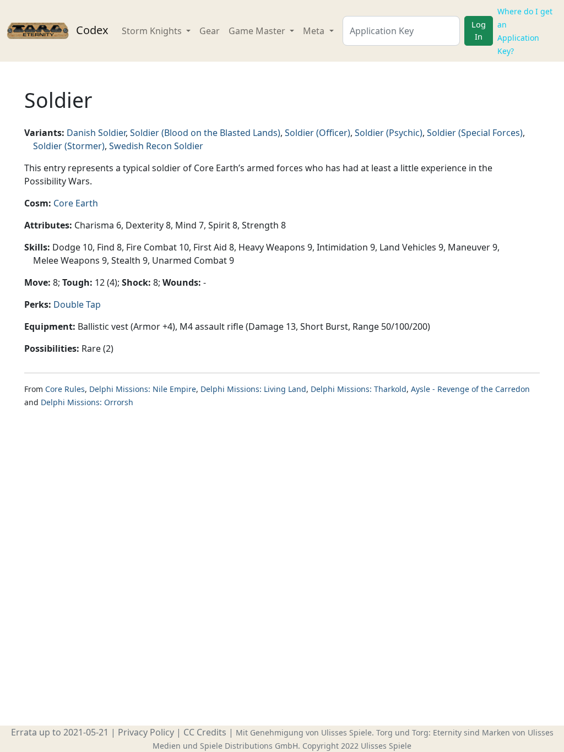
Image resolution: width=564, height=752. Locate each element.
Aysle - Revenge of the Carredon (470, 389)
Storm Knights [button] (153, 31)
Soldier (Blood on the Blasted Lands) (205, 133)
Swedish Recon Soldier (156, 146)
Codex (91, 30)
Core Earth (75, 203)
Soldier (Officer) (317, 133)
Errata (24, 732)
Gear (209, 31)
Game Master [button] (258, 31)
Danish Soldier (96, 133)
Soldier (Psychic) (388, 133)
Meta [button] (315, 31)
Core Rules (65, 389)
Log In (478, 30)
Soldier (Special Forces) (475, 133)
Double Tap (77, 304)
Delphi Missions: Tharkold (358, 389)
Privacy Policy (146, 732)
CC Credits (204, 732)
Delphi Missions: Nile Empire (142, 389)
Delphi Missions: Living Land (253, 389)
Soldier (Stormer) (69, 146)
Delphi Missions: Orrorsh (87, 402)
